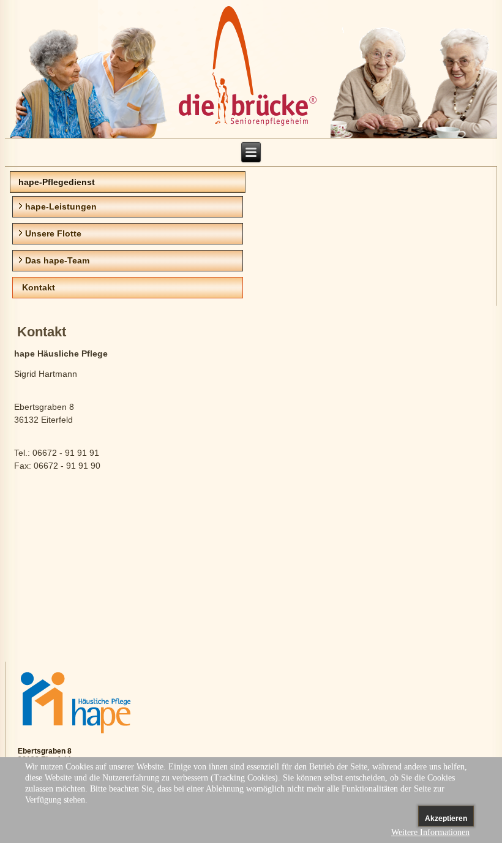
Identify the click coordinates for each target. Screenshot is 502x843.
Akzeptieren (446, 818)
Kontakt (38, 287)
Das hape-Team (57, 260)
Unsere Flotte (53, 233)
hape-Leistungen (61, 206)
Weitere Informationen (430, 832)
